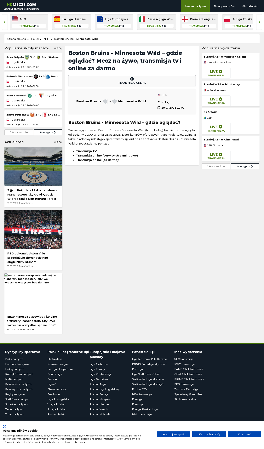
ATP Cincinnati (215, 145)
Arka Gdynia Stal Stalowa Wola (33, 57)
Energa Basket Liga (145, 409)
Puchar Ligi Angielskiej (104, 389)
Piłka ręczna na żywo (18, 389)
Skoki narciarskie (185, 399)
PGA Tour (210, 111)
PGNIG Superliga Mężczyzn (149, 364)
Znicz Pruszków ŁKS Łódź (33, 114)
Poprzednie (19, 132)
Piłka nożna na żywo (18, 384)
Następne (47, 132)
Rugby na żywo (15, 394)
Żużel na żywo (14, 414)
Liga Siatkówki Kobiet (146, 374)
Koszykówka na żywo (19, 374)
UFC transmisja (183, 359)
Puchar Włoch (99, 409)
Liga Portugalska (58, 399)
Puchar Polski (56, 414)
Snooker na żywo (16, 404)
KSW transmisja (184, 364)
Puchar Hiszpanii (100, 399)
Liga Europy (97, 369)
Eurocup (137, 404)
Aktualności (250, 6)
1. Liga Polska (17, 62)
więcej (58, 47)
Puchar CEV (139, 389)
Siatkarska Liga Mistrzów (148, 379)
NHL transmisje (142, 414)
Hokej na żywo (14, 369)
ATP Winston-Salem (218, 62)
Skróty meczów (224, 6)
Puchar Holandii (100, 414)
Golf (209, 118)
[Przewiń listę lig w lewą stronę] (5, 22)
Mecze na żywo (195, 6)
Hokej (163, 102)
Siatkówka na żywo (17, 399)
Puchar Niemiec (100, 404)
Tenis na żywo (14, 409)
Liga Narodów (99, 379)
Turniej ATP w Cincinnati (221, 139)
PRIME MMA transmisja (189, 379)
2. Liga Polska (57, 409)
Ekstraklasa (55, 359)
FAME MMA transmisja (188, 369)
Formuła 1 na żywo (17, 364)
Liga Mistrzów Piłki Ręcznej (150, 359)
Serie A (52, 379)
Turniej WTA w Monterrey (222, 84)
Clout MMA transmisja (188, 374)
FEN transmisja (184, 384)
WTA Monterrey (216, 90)
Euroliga (137, 399)
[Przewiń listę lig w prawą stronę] (259, 22)
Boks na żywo (14, 359)
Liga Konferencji (100, 374)
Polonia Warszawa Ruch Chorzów (33, 76)
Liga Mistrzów (99, 364)
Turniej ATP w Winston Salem (225, 56)
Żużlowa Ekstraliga (186, 389)
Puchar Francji (99, 394)
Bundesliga (55, 374)
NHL (164, 95)
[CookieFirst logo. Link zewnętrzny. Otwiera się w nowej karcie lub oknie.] (4, 426)
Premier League (58, 364)
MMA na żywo (14, 379)
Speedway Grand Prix (188, 394)
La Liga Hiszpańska (60, 369)
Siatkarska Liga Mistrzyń (148, 384)
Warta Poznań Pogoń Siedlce (33, 95)
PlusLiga (137, 369)
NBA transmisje (142, 394)
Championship (57, 389)
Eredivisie (54, 394)
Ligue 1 (52, 384)
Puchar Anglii (98, 384)
